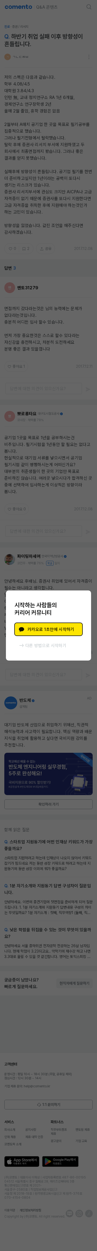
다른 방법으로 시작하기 (45, 645)
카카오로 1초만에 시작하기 (50, 629)
